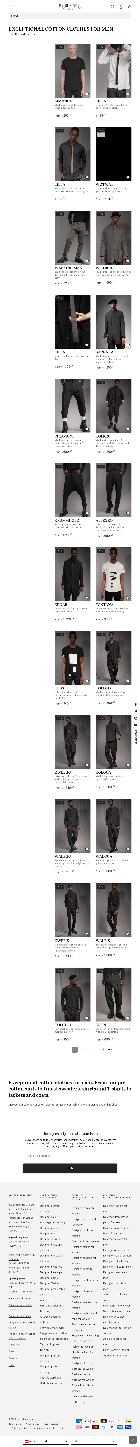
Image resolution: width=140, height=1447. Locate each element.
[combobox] (46, 1441)
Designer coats (49, 1278)
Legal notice (59, 1428)
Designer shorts (49, 1233)
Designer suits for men (116, 1261)
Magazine (14, 1345)
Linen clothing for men (116, 1350)
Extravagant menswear (116, 1305)
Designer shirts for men (117, 1266)
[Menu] (10, 7)
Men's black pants (114, 1233)
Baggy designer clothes (53, 1333)
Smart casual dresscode (54, 1338)
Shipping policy (19, 1428)
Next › (111, 1049)
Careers (13, 1358)
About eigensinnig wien (21, 1298)
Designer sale (48, 1217)
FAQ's (12, 1365)
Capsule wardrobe (50, 1377)
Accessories (47, 1300)
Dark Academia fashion (53, 1383)
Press (11, 1351)
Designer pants (49, 1228)
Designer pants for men (117, 1228)
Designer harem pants (53, 1272)
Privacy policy (32, 1424)
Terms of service (50, 1424)
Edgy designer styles (52, 1328)
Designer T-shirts (50, 1283)
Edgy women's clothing (85, 1335)
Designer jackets (50, 1239)
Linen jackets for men (116, 1250)
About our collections (20, 1316)
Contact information (40, 1428)
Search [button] (15, 16)
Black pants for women (85, 1241)
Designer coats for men (117, 1255)
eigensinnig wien (25, 1419)
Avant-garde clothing (52, 1222)
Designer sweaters (51, 1266)
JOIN (70, 1168)
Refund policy (15, 1424)
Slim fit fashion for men (117, 1311)
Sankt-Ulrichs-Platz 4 (20, 1242)
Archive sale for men (115, 1355)
